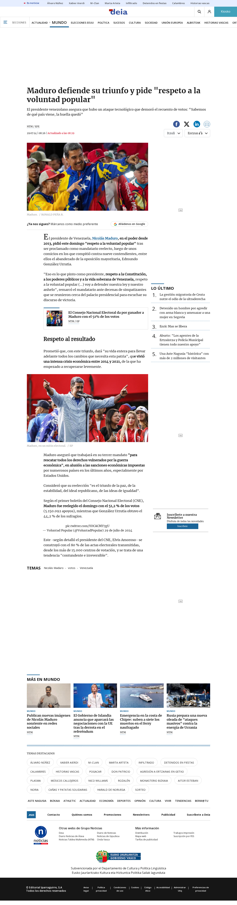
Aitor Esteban (188, 780)
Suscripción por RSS (183, 836)
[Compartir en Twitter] (186, 125)
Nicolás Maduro (54, 567)
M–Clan (93, 762)
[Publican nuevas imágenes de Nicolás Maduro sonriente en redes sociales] (49, 695)
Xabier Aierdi (69, 762)
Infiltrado (146, 762)
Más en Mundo (43, 679)
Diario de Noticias (106, 832)
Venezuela (86, 567)
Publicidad (168, 814)
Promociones (112, 814)
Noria (34, 789)
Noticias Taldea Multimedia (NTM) (76, 839)
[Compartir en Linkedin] (196, 125)
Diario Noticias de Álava (71, 836)
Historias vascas (67, 771)
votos (71, 567)
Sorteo (140, 789)
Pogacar (95, 771)
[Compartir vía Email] (207, 125)
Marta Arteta (118, 762)
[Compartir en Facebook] (176, 125)
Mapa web (140, 836)
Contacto (53, 814)
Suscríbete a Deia (198, 814)
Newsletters (141, 814)
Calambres (38, 771)
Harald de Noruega (111, 789)
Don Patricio (120, 771)
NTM (30, 732)
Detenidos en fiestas (179, 762)
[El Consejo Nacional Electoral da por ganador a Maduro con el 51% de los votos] (54, 318)
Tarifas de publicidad (146, 839)
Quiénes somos (82, 814)
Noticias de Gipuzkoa (108, 836)
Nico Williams (98, 780)
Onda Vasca (103, 839)
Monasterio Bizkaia (154, 780)
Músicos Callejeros (64, 780)
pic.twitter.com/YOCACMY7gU (87, 526)
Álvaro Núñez (40, 762)
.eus (31, 815)
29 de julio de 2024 (118, 530)
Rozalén (124, 780)
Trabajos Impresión (183, 832)
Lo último (162, 288)
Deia (61, 832)
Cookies (135, 887)
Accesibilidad (163, 887)
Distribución (141, 832)
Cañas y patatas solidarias (68, 789)
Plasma (35, 780)
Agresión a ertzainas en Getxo (162, 771)
